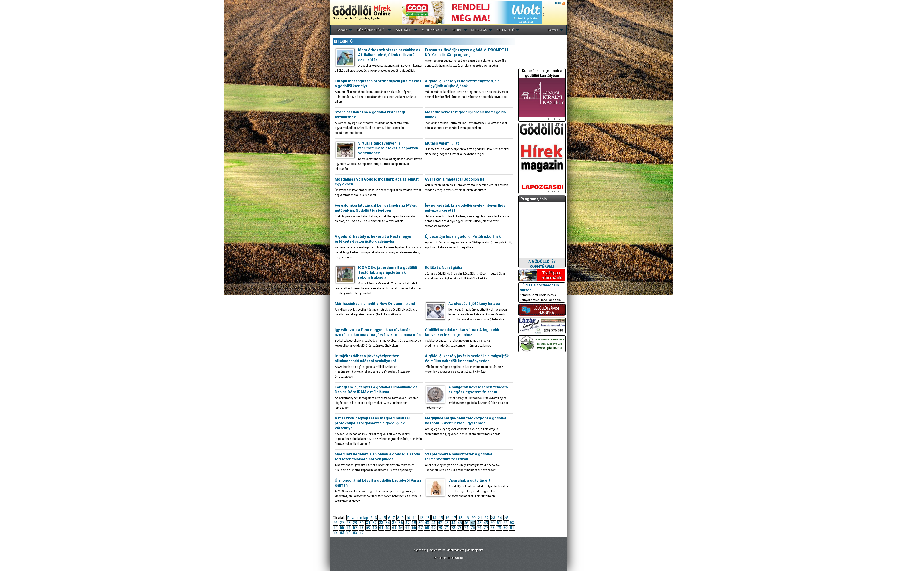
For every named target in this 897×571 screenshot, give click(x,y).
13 (428, 518)
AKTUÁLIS (404, 30)
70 (440, 527)
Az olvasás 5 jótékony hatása (474, 303)
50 (492, 522)
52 (505, 522)
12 (421, 518)
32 (375, 522)
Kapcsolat (420, 550)
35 (394, 522)
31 (368, 522)
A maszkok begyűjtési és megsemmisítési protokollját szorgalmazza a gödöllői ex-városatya (372, 423)
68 (427, 527)
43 (447, 522)
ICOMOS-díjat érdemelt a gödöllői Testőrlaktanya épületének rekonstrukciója (387, 272)
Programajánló (533, 199)
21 (480, 518)
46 (466, 522)
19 (467, 518)
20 (473, 518)
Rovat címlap (357, 518)
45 (460, 522)
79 (499, 527)
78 (492, 527)
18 (460, 518)
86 (362, 532)
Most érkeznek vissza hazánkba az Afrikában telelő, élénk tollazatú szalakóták (389, 55)
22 (486, 518)
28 (348, 522)
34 (388, 522)
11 (415, 518)
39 (420, 522)
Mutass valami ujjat (442, 143)
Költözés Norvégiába (443, 267)
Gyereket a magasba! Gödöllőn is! (454, 179)
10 (408, 518)
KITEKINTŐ (505, 30)
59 (368, 527)
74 (466, 527)
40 (427, 522)
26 (335, 522)
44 (453, 522)
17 (454, 518)
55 (342, 527)
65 (407, 527)
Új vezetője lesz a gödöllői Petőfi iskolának (463, 236)
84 (348, 532)
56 (348, 527)
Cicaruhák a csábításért (469, 480)
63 (394, 527)
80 (505, 527)
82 (335, 532)
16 (447, 518)
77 (486, 527)
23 (493, 518)
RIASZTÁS (479, 30)
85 (355, 532)
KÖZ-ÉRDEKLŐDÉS (371, 30)
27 (342, 522)
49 (486, 522)
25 (506, 518)
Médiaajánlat (474, 550)
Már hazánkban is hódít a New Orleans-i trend (375, 303)
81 (512, 527)
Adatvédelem (455, 550)
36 (401, 522)
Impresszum (437, 550)
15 (441, 518)
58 (362, 527)
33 (381, 522)
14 (434, 518)
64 (401, 527)
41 (433, 522)
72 (453, 527)
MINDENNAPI (432, 30)
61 (381, 527)
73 (460, 527)
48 (479, 522)
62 (388, 527)
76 (479, 527)
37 (407, 522)
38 (414, 522)
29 (355, 522)
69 (433, 527)
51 (499, 522)
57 (355, 527)
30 (362, 522)
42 (440, 522)
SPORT (457, 30)
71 (447, 527)
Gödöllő (342, 30)
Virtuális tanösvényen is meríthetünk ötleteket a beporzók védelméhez (388, 148)
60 (375, 527)
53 (512, 522)
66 (414, 527)
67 (420, 527)
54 (335, 527)
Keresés (553, 30)
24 (500, 518)
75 (473, 527)
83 (342, 532)
